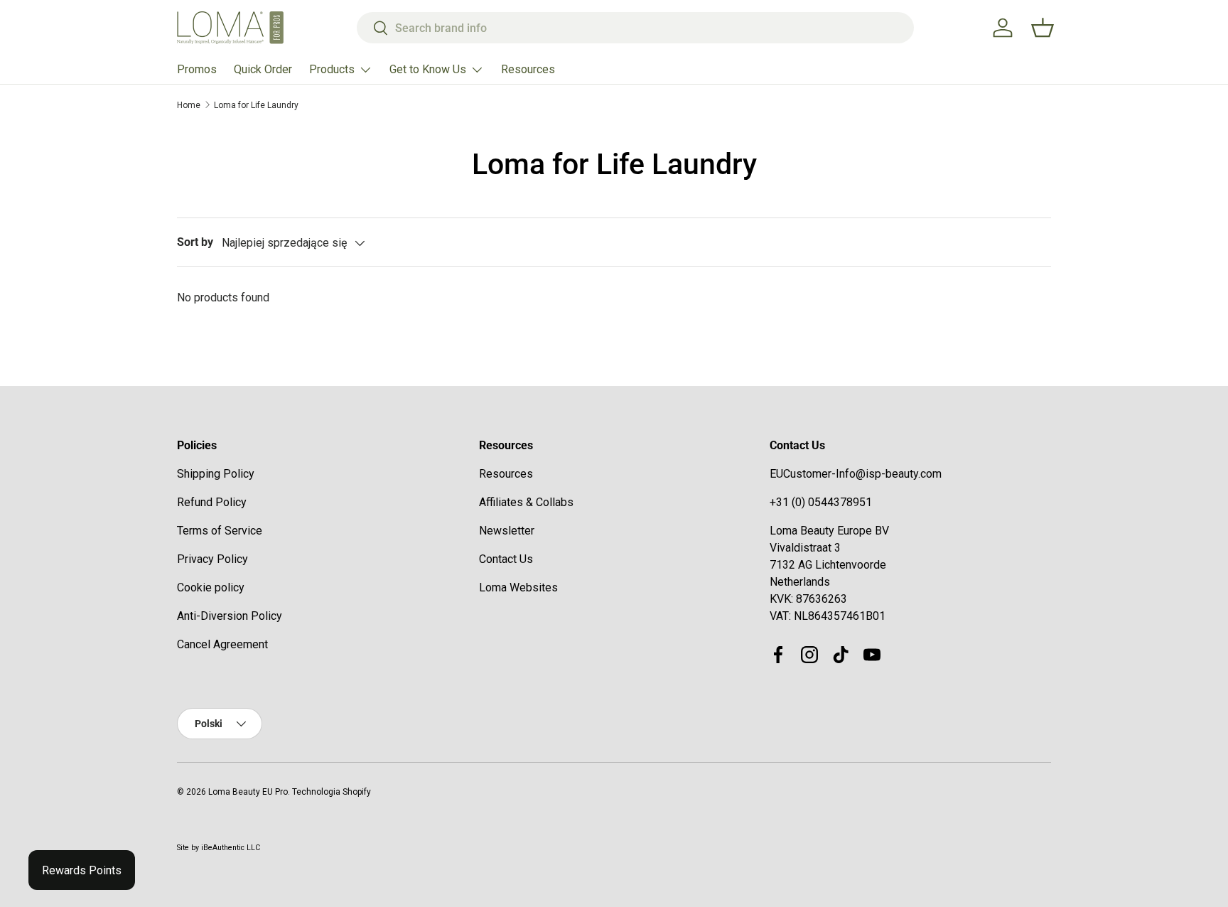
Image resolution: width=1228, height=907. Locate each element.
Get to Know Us (427, 69)
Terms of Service (219, 530)
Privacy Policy (212, 559)
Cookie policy (210, 587)
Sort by (195, 242)
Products (332, 69)
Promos (197, 69)
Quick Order (263, 69)
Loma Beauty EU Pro (248, 792)
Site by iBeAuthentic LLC (218, 847)
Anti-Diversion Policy (229, 616)
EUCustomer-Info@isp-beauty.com (856, 474)
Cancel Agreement (222, 644)
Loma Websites (518, 587)
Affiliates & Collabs (526, 502)
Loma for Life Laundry (256, 105)
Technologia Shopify (331, 792)
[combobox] (636, 27)
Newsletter (506, 530)
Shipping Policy (215, 474)
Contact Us (506, 559)
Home (188, 105)
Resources (528, 69)
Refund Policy (212, 502)
